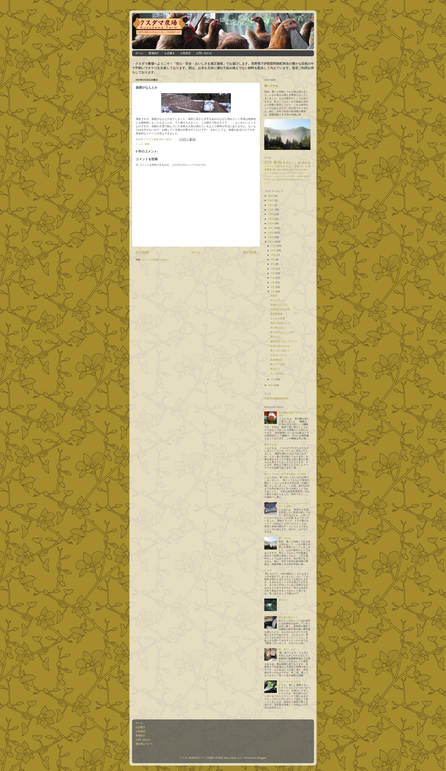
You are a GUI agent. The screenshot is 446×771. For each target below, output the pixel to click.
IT (297, 173)
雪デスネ (275, 337)
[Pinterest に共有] (194, 139)
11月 (273, 250)
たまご (290, 166)
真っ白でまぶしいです (282, 332)
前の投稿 (249, 252)
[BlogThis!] (184, 139)
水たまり (283, 600)
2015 (271, 237)
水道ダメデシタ (278, 355)
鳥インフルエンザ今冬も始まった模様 (285, 474)
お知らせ (280, 166)
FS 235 (293, 173)
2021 (271, 209)
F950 (296, 169)
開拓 (279, 169)
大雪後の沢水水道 (280, 309)
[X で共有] (187, 139)
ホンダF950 (276, 373)
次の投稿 (142, 252)
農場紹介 (154, 53)
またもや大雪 (277, 318)
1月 (273, 379)
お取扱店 (185, 53)
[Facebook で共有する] (191, 139)
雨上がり (275, 369)
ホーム (139, 53)
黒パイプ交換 (277, 364)
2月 (273, 291)
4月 (273, 282)
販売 (274, 169)
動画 (306, 176)
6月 (273, 273)
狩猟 (278, 180)
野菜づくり (301, 166)
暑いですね (270, 444)
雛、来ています (287, 649)
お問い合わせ (204, 53)
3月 (273, 287)
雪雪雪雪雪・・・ (280, 314)
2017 (271, 228)
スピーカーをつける (290, 681)
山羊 (269, 180)
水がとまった (277, 300)
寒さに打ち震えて (280, 350)
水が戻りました (278, 327)
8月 (273, 264)
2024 (271, 196)
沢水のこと (289, 162)
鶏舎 (304, 162)
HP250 (285, 169)
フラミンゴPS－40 (291, 176)
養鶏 (146, 144)
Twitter (301, 173)
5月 (273, 278)
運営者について (144, 744)
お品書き (169, 53)
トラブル (283, 173)
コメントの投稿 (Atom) (154, 259)
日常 (268, 162)
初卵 (301, 176)
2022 (271, 205)
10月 (274, 255)
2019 (271, 219)
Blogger (261, 758)
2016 (271, 232)
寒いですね (271, 85)
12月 (274, 245)
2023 (271, 200)
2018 (271, 223)
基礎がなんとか (278, 305)
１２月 (268, 570)
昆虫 (273, 180)
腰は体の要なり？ (288, 617)
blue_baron (230, 758)
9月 (273, 259)
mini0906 (275, 173)
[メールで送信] (181, 139)
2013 (271, 385)
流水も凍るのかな (280, 346)
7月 (273, 268)
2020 (271, 214)
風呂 (291, 169)
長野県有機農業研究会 (290, 180)
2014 (271, 241)
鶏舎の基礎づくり (280, 323)
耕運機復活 (276, 360)
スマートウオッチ (274, 176)
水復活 (274, 295)
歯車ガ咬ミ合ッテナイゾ (283, 341)
